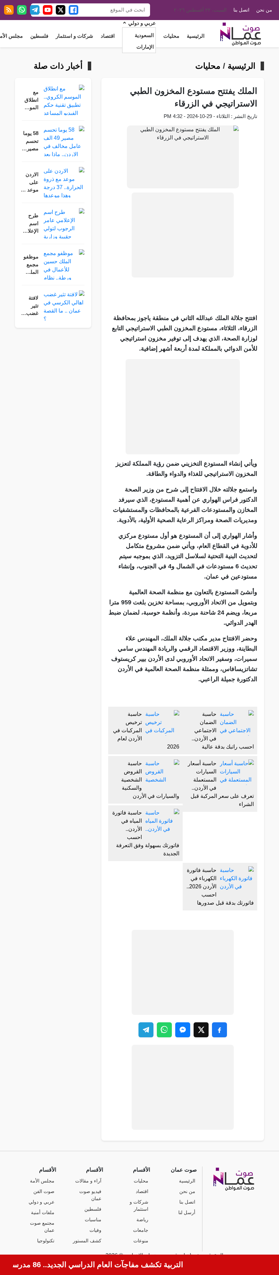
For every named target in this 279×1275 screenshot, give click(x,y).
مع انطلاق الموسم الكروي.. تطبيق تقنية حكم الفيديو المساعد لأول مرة (29, 100)
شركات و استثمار (74, 36)
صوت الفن (43, 1191)
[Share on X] (201, 1029)
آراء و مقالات (88, 1181)
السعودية (144, 35)
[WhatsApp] (22, 10)
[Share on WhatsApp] (164, 1029)
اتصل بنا (241, 10)
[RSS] (9, 10)
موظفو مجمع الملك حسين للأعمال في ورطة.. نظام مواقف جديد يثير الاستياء (30, 265)
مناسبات (93, 1219)
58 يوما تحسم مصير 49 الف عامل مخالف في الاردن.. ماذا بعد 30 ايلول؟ (30, 142)
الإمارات (145, 47)
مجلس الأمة (42, 1181)
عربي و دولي (142, 23)
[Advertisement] (183, 235)
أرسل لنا (186, 1212)
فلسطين (39, 36)
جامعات (140, 1230)
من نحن (264, 10)
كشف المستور (87, 1240)
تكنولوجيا (45, 1240)
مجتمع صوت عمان (42, 1227)
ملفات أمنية (42, 1212)
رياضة (142, 1219)
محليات (171, 36)
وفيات (95, 1230)
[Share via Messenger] (182, 1029)
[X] (60, 10)
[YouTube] (47, 10)
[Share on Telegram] (145, 1029)
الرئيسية (195, 36)
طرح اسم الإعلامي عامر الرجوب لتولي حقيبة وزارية (29, 224)
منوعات (140, 1240)
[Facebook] (73, 10)
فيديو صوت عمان (90, 1195)
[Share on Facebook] (219, 1029)
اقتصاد (108, 36)
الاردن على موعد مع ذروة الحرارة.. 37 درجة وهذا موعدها (29, 183)
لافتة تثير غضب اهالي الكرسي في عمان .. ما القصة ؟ (29, 306)
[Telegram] (34, 10)
